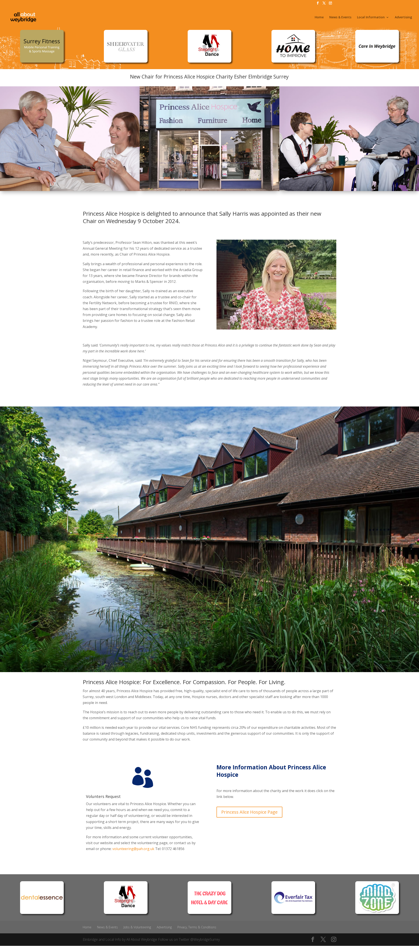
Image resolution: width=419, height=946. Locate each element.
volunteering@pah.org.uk (133, 848)
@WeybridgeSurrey (205, 939)
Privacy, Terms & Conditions (196, 927)
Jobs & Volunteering (137, 927)
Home (319, 17)
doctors (225, 696)
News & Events (340, 17)
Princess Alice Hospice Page (249, 812)
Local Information (371, 17)
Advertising (403, 17)
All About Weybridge (141, 939)
